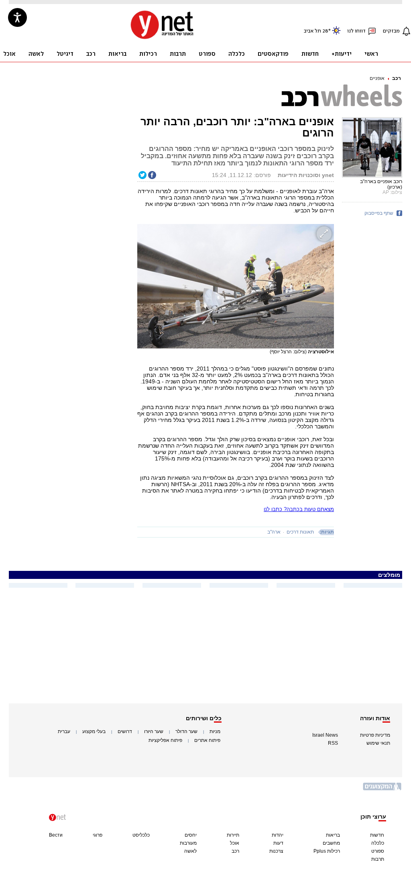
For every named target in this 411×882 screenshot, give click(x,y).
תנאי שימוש (378, 743)
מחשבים (331, 843)
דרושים (125, 731)
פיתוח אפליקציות (165, 740)
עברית (64, 731)
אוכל (234, 843)
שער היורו (153, 731)
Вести (56, 835)
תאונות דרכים (300, 532)
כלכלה (377, 843)
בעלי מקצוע (94, 731)
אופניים (377, 78)
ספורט (377, 851)
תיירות (233, 835)
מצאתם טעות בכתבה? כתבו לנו (299, 509)
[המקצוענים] (382, 789)
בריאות (333, 835)
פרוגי (97, 835)
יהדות (277, 835)
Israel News (325, 735)
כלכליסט (141, 835)
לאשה (190, 851)
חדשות (377, 835)
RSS (333, 743)
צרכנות (276, 851)
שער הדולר (186, 731)
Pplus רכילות (326, 851)
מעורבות (188, 843)
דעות (278, 843)
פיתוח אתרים (207, 740)
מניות (215, 731)
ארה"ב (274, 532)
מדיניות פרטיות (375, 735)
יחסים (191, 835)
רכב (396, 78)
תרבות (377, 859)
